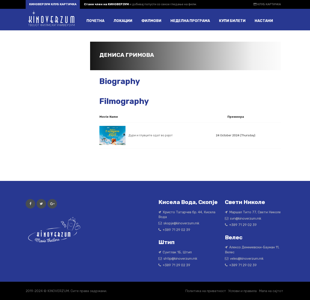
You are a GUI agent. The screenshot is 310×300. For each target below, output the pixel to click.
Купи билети (232, 21)
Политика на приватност (205, 291)
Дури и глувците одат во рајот (150, 135)
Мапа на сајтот (271, 291)
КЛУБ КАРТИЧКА (269, 4)
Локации (122, 21)
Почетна (95, 21)
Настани (264, 21)
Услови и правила (242, 291)
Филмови (151, 21)
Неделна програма (190, 21)
